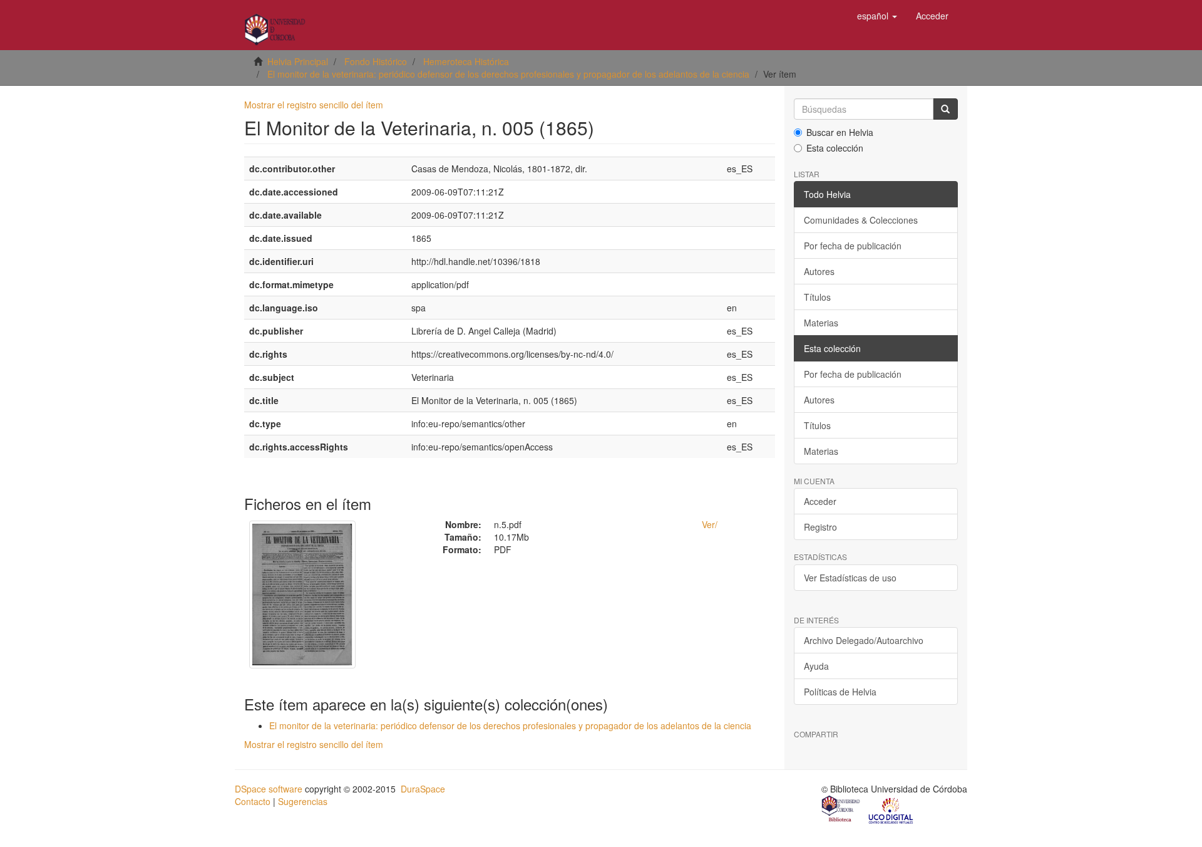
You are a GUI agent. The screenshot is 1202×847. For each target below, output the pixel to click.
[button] (877, 15)
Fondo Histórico (375, 61)
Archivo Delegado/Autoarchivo (863, 640)
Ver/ (709, 524)
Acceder (820, 501)
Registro (820, 527)
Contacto (252, 801)
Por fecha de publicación (853, 245)
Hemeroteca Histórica (466, 61)
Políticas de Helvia (840, 691)
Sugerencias (302, 801)
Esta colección (834, 148)
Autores (819, 271)
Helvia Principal (297, 61)
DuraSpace (423, 788)
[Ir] (945, 109)
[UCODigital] (891, 810)
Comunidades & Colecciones (861, 220)
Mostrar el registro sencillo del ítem (313, 104)
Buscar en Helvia (839, 132)
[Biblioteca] (841, 810)
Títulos (817, 297)
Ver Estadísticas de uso (850, 577)
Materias (821, 322)
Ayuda (816, 666)
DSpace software (268, 788)
